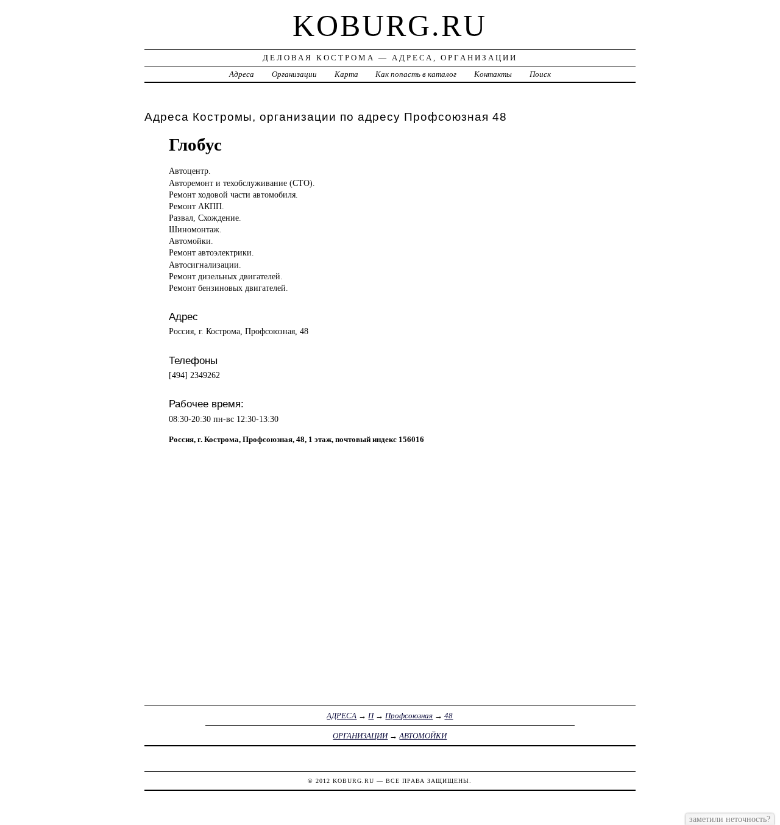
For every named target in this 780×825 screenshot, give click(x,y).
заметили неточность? (729, 819)
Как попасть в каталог (415, 74)
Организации (294, 74)
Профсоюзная (409, 715)
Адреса (241, 74)
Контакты (493, 74)
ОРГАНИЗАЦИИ (360, 735)
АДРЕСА (341, 715)
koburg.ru (389, 26)
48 (448, 715)
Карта (346, 74)
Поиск (540, 74)
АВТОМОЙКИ (423, 735)
